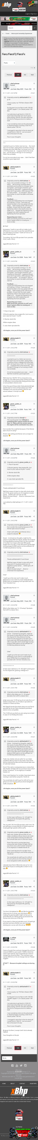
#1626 (33, 458)
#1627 (33, 520)
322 (25, 75)
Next (32, 75)
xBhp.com (5, 1135)
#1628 (33, 605)
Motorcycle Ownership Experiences (21, 33)
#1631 (33, 737)
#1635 (33, 982)
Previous (9, 75)
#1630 (33, 688)
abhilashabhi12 (15, 167)
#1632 (33, 806)
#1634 (33, 947)
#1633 (33, 891)
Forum (7, 33)
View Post (30, 97)
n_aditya (13, 937)
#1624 (33, 348)
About (13, 1083)
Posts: (27, 89)
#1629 (33, 627)
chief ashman (14, 83)
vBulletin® (18, 1072)
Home (4, 1083)
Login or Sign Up (31, 14)
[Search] (34, 28)
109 (18, 75)
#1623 (33, 261)
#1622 (33, 176)
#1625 (33, 413)
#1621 (33, 93)
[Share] (34, 89)
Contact (22, 1083)
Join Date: (13, 89)
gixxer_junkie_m (15, 252)
